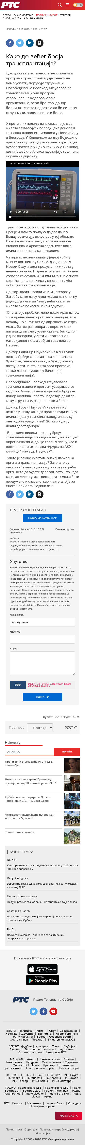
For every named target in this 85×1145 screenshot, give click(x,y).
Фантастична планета (19, 832)
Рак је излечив (23, 15)
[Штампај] (39, 43)
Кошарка (42, 1046)
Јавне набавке (54, 1103)
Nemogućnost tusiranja (22, 896)
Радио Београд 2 (56, 1087)
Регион (40, 1030)
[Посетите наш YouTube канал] (53, 1011)
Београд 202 (31, 1090)
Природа (49, 1065)
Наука (35, 1065)
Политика (25, 1030)
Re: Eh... (12, 929)
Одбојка (69, 1046)
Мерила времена (67, 1033)
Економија (45, 1033)
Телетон (65, 15)
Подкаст (38, 1039)
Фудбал (26, 1046)
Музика (69, 1059)
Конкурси (74, 1103)
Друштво (27, 1033)
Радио (10, 1087)
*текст (14, 648)
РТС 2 (27, 1075)
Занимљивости (50, 1059)
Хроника (11, 1033)
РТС (7, 1103)
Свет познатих (51, 1062)
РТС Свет (53, 1075)
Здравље (71, 1062)
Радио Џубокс (34, 1093)
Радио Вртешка (58, 1093)
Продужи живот (46, 15)
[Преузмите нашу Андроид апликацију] (42, 980)
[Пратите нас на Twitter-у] (34, 1011)
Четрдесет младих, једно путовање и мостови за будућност (29, 816)
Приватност (14, 1129)
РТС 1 (16, 1075)
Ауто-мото (67, 1049)
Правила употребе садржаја (59, 1129)
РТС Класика (52, 1078)
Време (41, 1036)
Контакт (18, 1103)
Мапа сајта (69, 1116)
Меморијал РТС (56, 1052)
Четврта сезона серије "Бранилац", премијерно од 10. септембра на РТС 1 (31, 781)
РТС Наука (71, 1075)
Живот (31, 1059)
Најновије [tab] (12, 742)
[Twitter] (20, 43)
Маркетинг (34, 1103)
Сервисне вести (60, 1036)
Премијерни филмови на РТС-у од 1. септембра (29, 763)
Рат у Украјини (23, 1036)
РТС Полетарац (62, 1081)
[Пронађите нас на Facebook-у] (43, 1011)
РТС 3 (39, 1075)
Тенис (56, 1046)
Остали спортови (30, 1052)
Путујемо (32, 1062)
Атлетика (50, 1049)
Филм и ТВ (20, 1065)
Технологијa (14, 1062)
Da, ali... (11, 860)
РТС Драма (13, 1078)
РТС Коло (71, 1078)
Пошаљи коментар (42, 517)
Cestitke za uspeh (18, 911)
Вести (7, 15)
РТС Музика (40, 1081)
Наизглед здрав (69, 1068)
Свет (52, 1030)
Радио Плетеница (56, 1090)
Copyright (31, 1129)
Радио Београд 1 (29, 1087)
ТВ (7, 1075)
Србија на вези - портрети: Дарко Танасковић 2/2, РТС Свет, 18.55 (27, 799)
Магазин (17, 1059)
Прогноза (16, 727)
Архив (48, 1096)
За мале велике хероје (40, 1068)
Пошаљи (42, 697)
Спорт (14, 1046)
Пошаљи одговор (65, 529)
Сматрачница (19, 1039)
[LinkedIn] (30, 43)
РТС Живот (32, 1078)
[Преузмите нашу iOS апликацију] (42, 969)
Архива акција (33, 18)
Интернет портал (43, 1106)
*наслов (15, 631)
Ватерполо (32, 1049)
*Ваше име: (17, 614)
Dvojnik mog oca (17, 878)
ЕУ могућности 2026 (61, 1039)
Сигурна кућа (12, 18)
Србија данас (68, 1030)
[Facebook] (10, 43)
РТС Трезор (20, 1081)
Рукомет (15, 1049)
